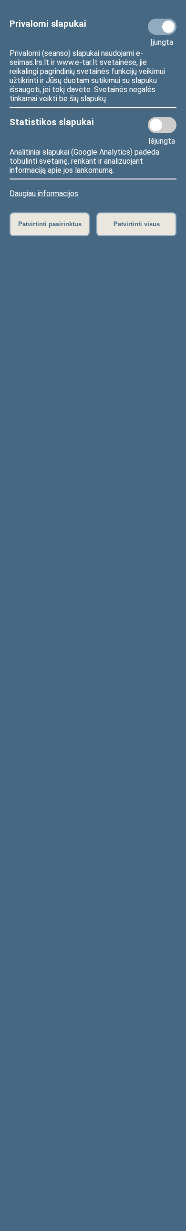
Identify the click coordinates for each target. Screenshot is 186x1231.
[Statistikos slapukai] (162, 125)
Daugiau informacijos (44, 193)
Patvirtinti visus (137, 224)
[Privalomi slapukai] (162, 27)
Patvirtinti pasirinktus (50, 224)
